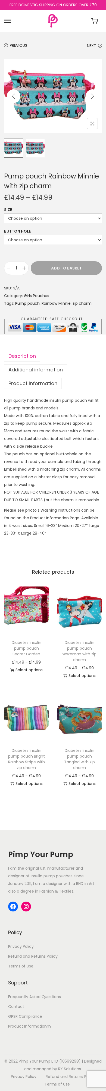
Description (22, 356)
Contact (16, 1006)
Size (8, 209)
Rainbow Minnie (56, 303)
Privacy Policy (21, 946)
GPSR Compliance (25, 1016)
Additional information (35, 369)
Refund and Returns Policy (33, 956)
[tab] (53, 356)
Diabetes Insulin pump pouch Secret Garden (26, 648)
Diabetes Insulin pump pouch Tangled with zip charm (79, 759)
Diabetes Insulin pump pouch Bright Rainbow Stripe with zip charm (26, 759)
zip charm (82, 303)
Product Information (32, 383)
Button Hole (17, 231)
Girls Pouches (36, 295)
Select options (29, 670)
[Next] (92, 96)
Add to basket (66, 268)
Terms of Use (20, 966)
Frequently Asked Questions (34, 996)
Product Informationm (29, 1026)
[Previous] (13, 96)
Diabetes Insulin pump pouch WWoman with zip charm (79, 651)
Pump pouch (27, 303)
